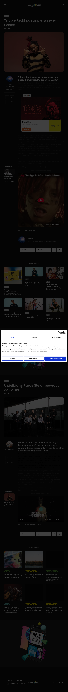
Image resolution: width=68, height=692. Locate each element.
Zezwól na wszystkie (56, 358)
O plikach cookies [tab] (56, 337)
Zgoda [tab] (12, 337)
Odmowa (12, 358)
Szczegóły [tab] (34, 337)
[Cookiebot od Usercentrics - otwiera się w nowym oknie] (59, 332)
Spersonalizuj (33, 358)
